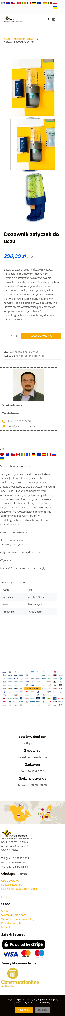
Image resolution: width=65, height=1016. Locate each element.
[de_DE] (34, 3)
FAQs (4, 896)
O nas (4, 910)
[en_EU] (39, 3)
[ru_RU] (55, 3)
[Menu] (59, 19)
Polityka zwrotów (11, 884)
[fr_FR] (29, 3)
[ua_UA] (55, 7)
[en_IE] (24, 3)
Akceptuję (24, 1010)
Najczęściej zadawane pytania (19, 888)
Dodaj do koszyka (41, 336)
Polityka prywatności (13, 923)
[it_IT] (50, 3)
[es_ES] (44, 3)
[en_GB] (3, 3)
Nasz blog (7, 927)
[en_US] (13, 3)
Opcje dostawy (10, 880)
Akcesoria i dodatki (31, 356)
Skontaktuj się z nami (14, 915)
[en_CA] (18, 3)
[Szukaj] (48, 19)
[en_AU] (8, 3)
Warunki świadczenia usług (17, 919)
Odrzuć (42, 1010)
